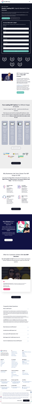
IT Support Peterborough (14, 363)
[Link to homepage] (6, 2)
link (9, 121)
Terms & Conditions (14, 374)
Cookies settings (19, 400)
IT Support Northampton (14, 364)
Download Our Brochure (15, 163)
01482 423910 (25, 388)
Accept (26, 400)
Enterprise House (4, 381)
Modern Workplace (13, 355)
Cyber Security (13, 354)
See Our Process (20, 92)
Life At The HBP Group (25, 373)
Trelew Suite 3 (3, 387)
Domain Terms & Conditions (15, 375)
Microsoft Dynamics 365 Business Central (26, 352)
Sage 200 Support (24, 362)
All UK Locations (13, 367)
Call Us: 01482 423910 (6, 18)
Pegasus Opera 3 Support (25, 363)
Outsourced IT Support (14, 353)
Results (2, 364)
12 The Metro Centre (15, 381)
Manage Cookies (13, 372)
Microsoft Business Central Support (25, 361)
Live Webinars (2, 363)
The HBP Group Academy (25, 374)
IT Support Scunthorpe (14, 362)
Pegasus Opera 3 (24, 356)
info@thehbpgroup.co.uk (15, 18)
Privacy (12, 373)
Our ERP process (19, 85)
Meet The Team (3, 362)
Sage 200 (23, 353)
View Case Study (6, 289)
